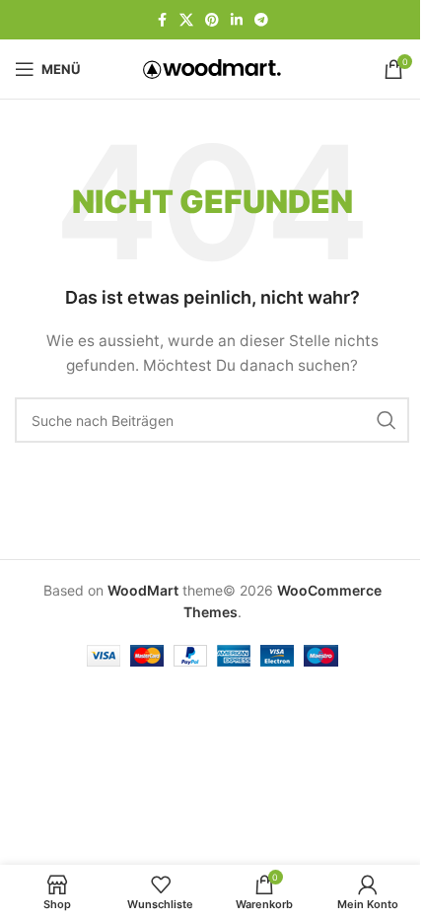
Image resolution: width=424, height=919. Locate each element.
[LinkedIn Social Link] (236, 20)
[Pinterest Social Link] (212, 20)
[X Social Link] (186, 20)
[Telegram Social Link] (261, 20)
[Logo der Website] (212, 67)
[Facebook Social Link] (162, 20)
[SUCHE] (386, 420)
